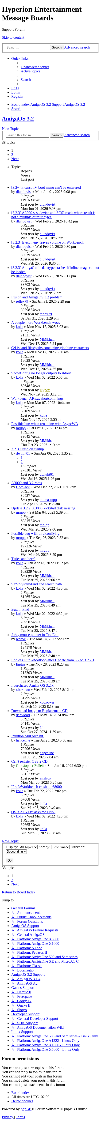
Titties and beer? (23, 559)
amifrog (45, 778)
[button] (15, 159)
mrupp (21, 428)
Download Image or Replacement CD (39, 711)
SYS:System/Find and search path (36, 584)
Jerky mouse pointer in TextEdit (34, 635)
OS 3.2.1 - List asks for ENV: (33, 812)
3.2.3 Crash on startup (27, 449)
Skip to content (13, 37)
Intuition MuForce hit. (27, 736)
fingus (20, 664)
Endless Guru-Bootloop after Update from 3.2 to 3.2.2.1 (52, 660)
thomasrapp (48, 500)
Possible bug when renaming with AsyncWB (44, 424)
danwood (23, 715)
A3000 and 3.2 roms (26, 483)
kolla (19, 327)
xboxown (23, 690)
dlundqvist (23, 192)
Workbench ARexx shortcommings (37, 398)
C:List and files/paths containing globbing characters (50, 348)
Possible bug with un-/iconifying (35, 533)
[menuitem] (35, 67)
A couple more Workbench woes (35, 322)
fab (42, 728)
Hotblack (23, 487)
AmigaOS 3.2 (18, 119)
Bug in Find (20, 609)
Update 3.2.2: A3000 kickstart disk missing (43, 508)
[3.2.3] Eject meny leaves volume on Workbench (47, 242)
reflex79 (22, 301)
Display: (12, 847)
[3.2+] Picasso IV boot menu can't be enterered (46, 187)
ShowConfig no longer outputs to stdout (41, 373)
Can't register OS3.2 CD (29, 761)
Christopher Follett (30, 766)
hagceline (23, 740)
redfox (21, 639)
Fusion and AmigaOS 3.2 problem (36, 297)
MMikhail (47, 339)
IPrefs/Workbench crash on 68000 (36, 787)
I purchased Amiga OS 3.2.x (32, 685)
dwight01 (23, 453)
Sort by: (45, 847)
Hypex (45, 390)
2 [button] (12, 155)
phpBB (26, 1109)
